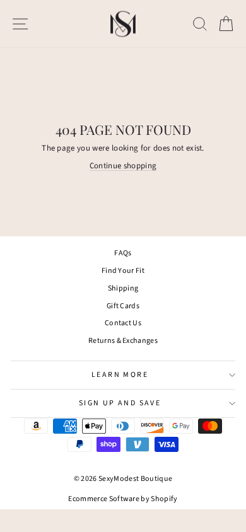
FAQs (122, 253)
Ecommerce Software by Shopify (122, 499)
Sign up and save (120, 403)
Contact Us (123, 323)
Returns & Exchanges (123, 340)
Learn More (119, 374)
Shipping (123, 288)
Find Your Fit (123, 270)
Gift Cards (123, 306)
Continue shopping (123, 165)
